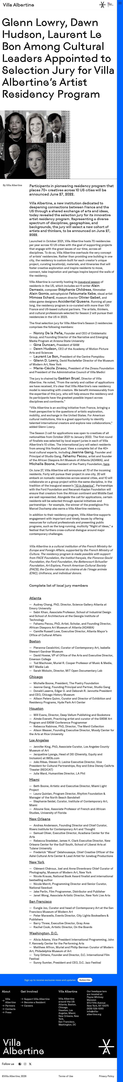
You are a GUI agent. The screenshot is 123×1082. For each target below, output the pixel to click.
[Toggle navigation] (120, 3)
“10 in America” (84, 485)
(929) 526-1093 (95, 1008)
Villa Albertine (18, 5)
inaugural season (89, 281)
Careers (28, 1005)
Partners (10, 1005)
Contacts (10, 1008)
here (106, 464)
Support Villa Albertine (37, 998)
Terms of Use (65, 1076)
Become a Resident (34, 1002)
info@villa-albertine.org (94, 1013)
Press (8, 1012)
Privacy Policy (106, 1076)
